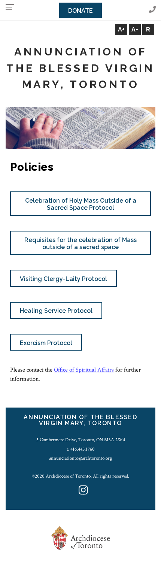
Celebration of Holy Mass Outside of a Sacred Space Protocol (80, 204)
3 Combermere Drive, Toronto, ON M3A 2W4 (80, 440)
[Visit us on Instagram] (83, 491)
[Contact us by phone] (152, 10)
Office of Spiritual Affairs (84, 370)
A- (134, 29)
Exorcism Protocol (46, 342)
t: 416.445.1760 (81, 449)
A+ (121, 29)
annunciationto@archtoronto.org (80, 458)
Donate (80, 10)
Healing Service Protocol (56, 310)
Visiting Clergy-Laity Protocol (63, 278)
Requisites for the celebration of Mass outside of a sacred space (80, 243)
